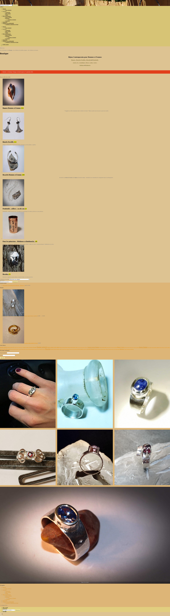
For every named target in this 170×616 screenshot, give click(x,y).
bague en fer (132, 347)
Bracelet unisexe (103, 349)
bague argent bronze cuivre (73, 347)
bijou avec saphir (167, 347)
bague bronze (109, 347)
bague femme (143, 347)
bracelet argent (53, 349)
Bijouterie (7, 18)
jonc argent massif (117, 349)
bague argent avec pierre (53, 347)
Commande (7, 12)
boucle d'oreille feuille (22, 349)
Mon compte (8, 13)
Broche (107, 349)
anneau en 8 (16, 347)
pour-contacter (8, 10)
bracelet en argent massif (73, 349)
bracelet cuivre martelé (65, 349)
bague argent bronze (63, 347)
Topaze (125, 349)
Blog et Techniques (7, 16)
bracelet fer (85, 349)
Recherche (15, 5)
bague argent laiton (103, 347)
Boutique (5, 11)
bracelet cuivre (59, 349)
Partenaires (5, 22)
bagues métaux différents (156, 347)
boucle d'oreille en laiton (14, 349)
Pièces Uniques (8, 17)
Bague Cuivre (120, 347)
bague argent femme (93, 347)
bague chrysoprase (114, 347)
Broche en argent (111, 349)
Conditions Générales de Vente (11, 24)
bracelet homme (90, 349)
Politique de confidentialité (8, 23)
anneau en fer (20, 347)
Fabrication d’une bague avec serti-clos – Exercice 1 (14, 285)
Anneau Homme (33, 347)
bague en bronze (127, 347)
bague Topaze (162, 347)
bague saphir (150, 347)
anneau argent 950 (10, 347)
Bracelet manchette (97, 349)
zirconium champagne (130, 349)
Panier (6, 14)
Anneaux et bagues (12, 19)
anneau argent (3, 347)
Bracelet (47, 349)
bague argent (42, 347)
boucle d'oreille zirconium (41, 349)
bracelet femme (80, 349)
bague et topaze (136, 347)
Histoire (4, 9)
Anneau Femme (26, 347)
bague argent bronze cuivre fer (82, 347)
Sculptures (7, 20)
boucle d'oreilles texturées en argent (31, 349)
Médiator (122, 349)
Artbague (2, 0)
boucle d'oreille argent (5, 349)
